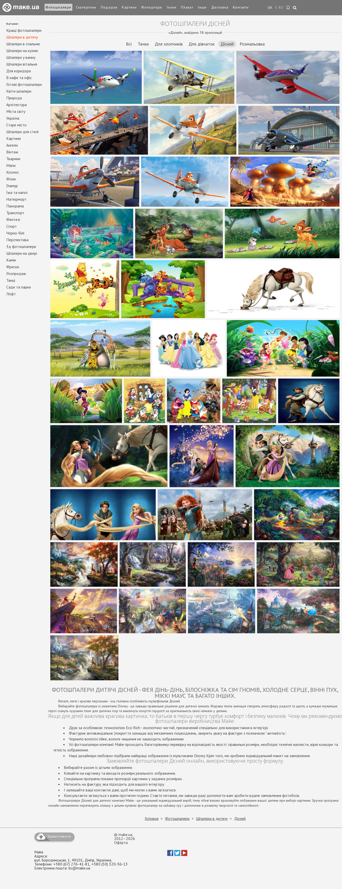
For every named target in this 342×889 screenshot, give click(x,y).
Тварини (13, 158)
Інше (202, 7)
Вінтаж (12, 151)
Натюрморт (16, 199)
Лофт (11, 293)
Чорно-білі (15, 232)
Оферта (121, 842)
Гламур (12, 185)
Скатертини (86, 7)
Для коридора (18, 70)
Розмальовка (252, 44)
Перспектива (17, 239)
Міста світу (15, 111)
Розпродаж (16, 273)
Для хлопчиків (169, 44)
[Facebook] (170, 854)
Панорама (15, 205)
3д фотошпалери (21, 246)
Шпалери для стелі (22, 131)
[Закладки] (288, 8)
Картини (129, 7)
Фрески (12, 266)
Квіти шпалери (18, 91)
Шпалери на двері (21, 253)
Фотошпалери (58, 7)
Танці (10, 280)
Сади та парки (18, 286)
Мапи (11, 165)
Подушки (109, 7)
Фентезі (13, 219)
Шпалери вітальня (21, 64)
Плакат (187, 7)
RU (281, 7)
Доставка (219, 7)
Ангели (12, 145)
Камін (11, 259)
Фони (11, 178)
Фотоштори (151, 7)
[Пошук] (295, 8)
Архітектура (16, 104)
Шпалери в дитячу (22, 37)
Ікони (172, 7)
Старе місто (16, 124)
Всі (129, 44)
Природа (14, 97)
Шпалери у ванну (20, 57)
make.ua (125, 834)
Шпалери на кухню (22, 50)
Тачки (143, 44)
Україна (12, 118)
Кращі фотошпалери (24, 30)
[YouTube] (184, 854)
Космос (12, 172)
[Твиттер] (177, 854)
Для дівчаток (202, 44)
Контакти (241, 7)
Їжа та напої (17, 192)
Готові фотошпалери (24, 84)
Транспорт (15, 212)
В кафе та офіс (19, 77)
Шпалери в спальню (23, 43)
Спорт (11, 226)
